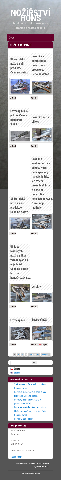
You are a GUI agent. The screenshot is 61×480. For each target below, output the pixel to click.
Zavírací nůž (39, 319)
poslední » (46, 354)
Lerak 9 (36, 286)
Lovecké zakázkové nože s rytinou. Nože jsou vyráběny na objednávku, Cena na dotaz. (30, 411)
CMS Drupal (45, 467)
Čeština (16, 368)
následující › (34, 354)
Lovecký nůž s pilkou (23, 418)
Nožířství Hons (35, 473)
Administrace (21, 463)
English (45, 345)
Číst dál (13, 98)
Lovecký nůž (17, 320)
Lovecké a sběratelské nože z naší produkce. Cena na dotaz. (41, 65)
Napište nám (16, 456)
